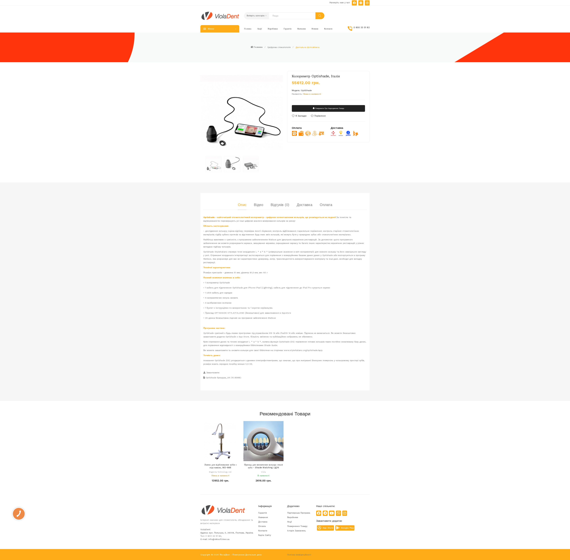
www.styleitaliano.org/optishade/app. (303, 350)
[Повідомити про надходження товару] (211, 458)
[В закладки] (223, 458)
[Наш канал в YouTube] (331, 513)
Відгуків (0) (280, 205)
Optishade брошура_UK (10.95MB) (223, 377)
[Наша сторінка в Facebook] (318, 513)
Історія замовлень (296, 530)
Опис (242, 205)
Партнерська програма (298, 513)
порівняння (320, 116)
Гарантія (262, 513)
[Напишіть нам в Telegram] (360, 2)
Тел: (210, 536)
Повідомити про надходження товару (329, 108)
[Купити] (254, 458)
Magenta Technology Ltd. (220, 472)
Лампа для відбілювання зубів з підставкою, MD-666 (220, 466)
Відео (258, 205)
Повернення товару (297, 526)
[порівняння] (229, 458)
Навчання (263, 517)
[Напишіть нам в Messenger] (354, 2)
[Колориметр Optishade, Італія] (213, 164)
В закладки (301, 116)
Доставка (304, 205)
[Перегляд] (217, 458)
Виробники (292, 517)
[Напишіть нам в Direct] (367, 2)
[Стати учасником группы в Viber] (338, 513)
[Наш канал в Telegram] (325, 513)
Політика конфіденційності (299, 555)
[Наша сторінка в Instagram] (344, 513)
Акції (289, 522)
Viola (263, 472)
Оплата (326, 205)
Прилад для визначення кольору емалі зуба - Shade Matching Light (263, 466)
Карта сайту (264, 535)
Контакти (262, 530)
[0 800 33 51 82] (359, 30)
